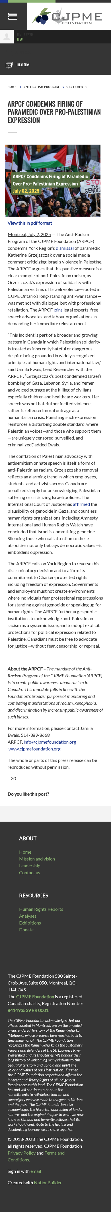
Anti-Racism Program (41, 87)
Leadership (29, 865)
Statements (76, 87)
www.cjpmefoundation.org (35, 748)
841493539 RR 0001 (28, 1010)
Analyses (27, 916)
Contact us (29, 872)
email (35, 1171)
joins (58, 309)
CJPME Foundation (35, 996)
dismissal (65, 248)
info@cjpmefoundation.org (50, 741)
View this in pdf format (30, 222)
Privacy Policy (22, 1152)
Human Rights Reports (41, 909)
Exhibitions (30, 922)
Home (12, 87)
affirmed (81, 504)
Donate (26, 929)
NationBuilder (48, 1182)
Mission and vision (37, 858)
